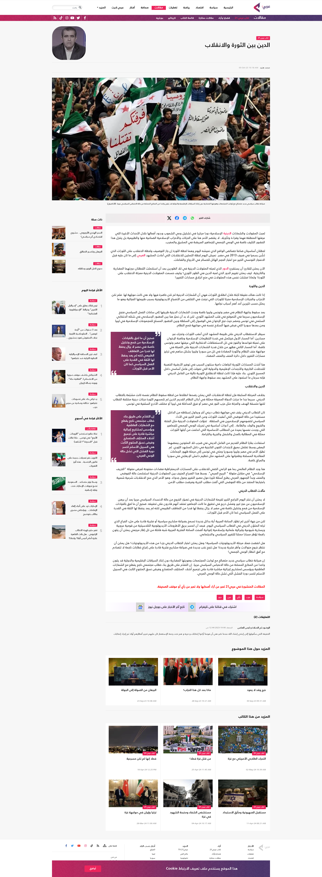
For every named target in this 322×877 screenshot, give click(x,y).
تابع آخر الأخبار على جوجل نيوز (166, 607)
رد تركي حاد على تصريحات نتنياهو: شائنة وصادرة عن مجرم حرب (81, 403)
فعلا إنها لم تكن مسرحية (141, 758)
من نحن (114, 857)
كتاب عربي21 (215, 849)
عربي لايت (118, 7)
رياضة (186, 7)
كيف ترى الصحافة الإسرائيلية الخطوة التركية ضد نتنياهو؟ (83, 356)
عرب (248, 597)
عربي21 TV (183, 849)
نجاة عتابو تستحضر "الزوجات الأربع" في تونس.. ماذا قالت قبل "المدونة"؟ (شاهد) (82, 438)
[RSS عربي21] (54, 18)
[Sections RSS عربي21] (104, 846)
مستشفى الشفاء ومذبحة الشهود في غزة (190, 814)
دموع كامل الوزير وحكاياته (90, 269)
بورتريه (159, 18)
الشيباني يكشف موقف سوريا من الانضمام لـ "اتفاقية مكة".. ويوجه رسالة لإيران (82, 379)
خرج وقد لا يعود (256, 690)
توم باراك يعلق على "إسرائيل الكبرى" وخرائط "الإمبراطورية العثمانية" (82, 310)
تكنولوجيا (184, 858)
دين (229, 597)
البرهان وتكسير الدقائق (91, 252)
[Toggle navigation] (80, 7)
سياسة (214, 7)
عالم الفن (184, 853)
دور (220, 597)
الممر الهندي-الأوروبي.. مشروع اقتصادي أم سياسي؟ (86, 235)
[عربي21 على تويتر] (78, 18)
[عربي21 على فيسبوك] (85, 18)
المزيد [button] (102, 7)
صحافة (145, 7)
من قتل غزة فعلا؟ (200, 758)
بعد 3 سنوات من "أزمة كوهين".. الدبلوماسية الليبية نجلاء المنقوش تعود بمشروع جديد (83, 334)
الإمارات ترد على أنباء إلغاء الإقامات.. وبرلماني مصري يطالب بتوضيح (83, 510)
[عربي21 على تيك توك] (61, 18)
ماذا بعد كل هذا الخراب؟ (197, 690)
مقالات (159, 7)
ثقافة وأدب (91, 429)
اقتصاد (200, 7)
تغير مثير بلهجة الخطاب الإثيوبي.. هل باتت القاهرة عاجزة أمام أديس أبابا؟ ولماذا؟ (83, 534)
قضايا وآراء (224, 18)
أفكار (132, 7)
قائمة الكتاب (187, 18)
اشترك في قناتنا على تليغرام (217, 607)
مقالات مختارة (206, 18)
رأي (238, 597)
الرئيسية (227, 7)
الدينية (227, 233)
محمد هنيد (265, 67)
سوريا (152, 858)
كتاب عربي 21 (242, 18)
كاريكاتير (172, 18)
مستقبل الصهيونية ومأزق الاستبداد (244, 812)
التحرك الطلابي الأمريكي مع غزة (247, 758)
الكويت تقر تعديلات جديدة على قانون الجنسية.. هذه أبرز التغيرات (82, 462)
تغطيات (173, 7)
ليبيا (153, 853)
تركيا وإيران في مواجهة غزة (140, 812)
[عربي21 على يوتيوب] (72, 18)
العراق (152, 849)
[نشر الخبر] (169, 218)
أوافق (93, 868)
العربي (141, 255)
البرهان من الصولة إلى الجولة (138, 690)
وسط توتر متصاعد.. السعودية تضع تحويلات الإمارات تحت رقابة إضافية (82, 486)
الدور (226, 268)
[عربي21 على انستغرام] (66, 18)
